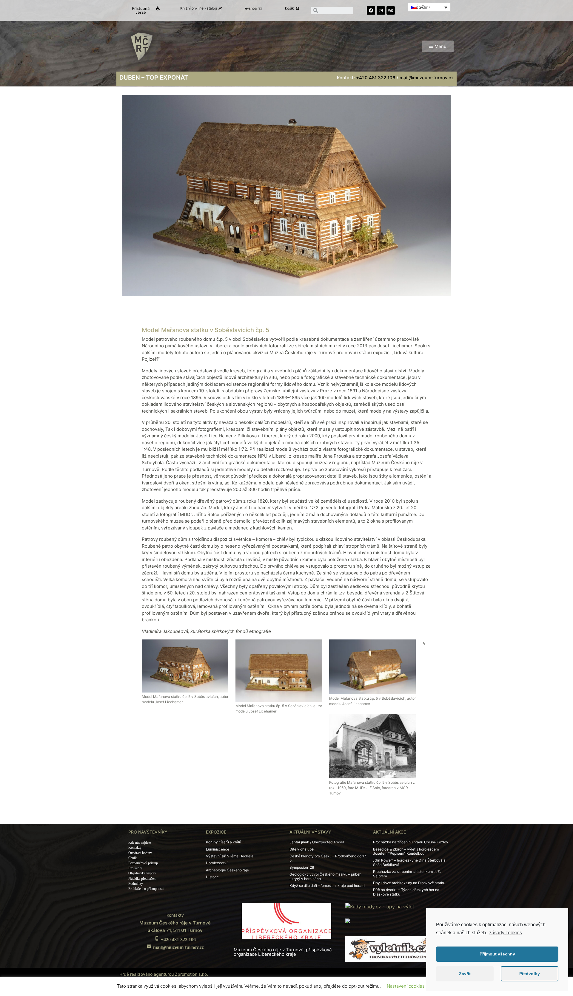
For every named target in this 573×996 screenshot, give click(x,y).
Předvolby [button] (529, 973)
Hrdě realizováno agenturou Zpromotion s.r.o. (163, 974)
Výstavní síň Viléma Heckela (229, 856)
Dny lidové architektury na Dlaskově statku (409, 883)
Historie (212, 877)
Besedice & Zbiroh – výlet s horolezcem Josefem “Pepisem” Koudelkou (406, 851)
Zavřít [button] (465, 973)
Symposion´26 (301, 867)
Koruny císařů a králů (223, 842)
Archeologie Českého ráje (227, 870)
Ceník (132, 858)
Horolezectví (216, 863)
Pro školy (135, 868)
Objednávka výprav (142, 873)
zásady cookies (505, 932)
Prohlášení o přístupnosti (146, 889)
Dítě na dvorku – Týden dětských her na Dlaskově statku (406, 891)
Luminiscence (217, 849)
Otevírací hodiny (140, 853)
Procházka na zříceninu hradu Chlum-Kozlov (410, 842)
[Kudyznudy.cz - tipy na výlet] (379, 906)
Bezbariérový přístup (143, 863)
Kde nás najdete (139, 842)
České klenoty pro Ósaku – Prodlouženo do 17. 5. (328, 858)
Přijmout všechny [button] (497, 954)
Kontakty (134, 847)
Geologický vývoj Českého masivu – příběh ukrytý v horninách (325, 876)
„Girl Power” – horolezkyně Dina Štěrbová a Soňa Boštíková (409, 862)
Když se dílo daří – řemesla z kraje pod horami (327, 885)
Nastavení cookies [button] (406, 986)
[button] (143, 10)
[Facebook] (371, 10)
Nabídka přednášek (141, 878)
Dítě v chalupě (301, 849)
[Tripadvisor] (390, 10)
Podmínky (135, 884)
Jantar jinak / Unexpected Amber (316, 842)
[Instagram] (381, 10)
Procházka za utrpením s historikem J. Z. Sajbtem (407, 873)
